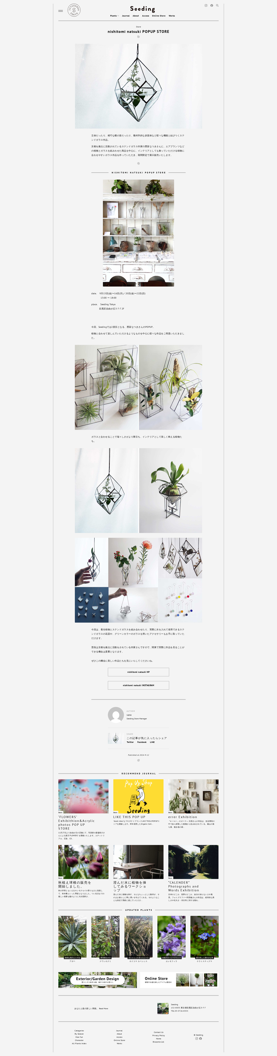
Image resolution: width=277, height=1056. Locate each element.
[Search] (217, 5)
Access (145, 15)
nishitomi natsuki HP (138, 672)
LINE (152, 742)
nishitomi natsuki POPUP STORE (138, 31)
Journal (126, 15)
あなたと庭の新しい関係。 (91, 1008)
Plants (113, 15)
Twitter (130, 742)
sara (129, 714)
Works (172, 15)
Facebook (142, 742)
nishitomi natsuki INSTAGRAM (138, 685)
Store (138, 26)
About (136, 15)
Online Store (159, 15)
